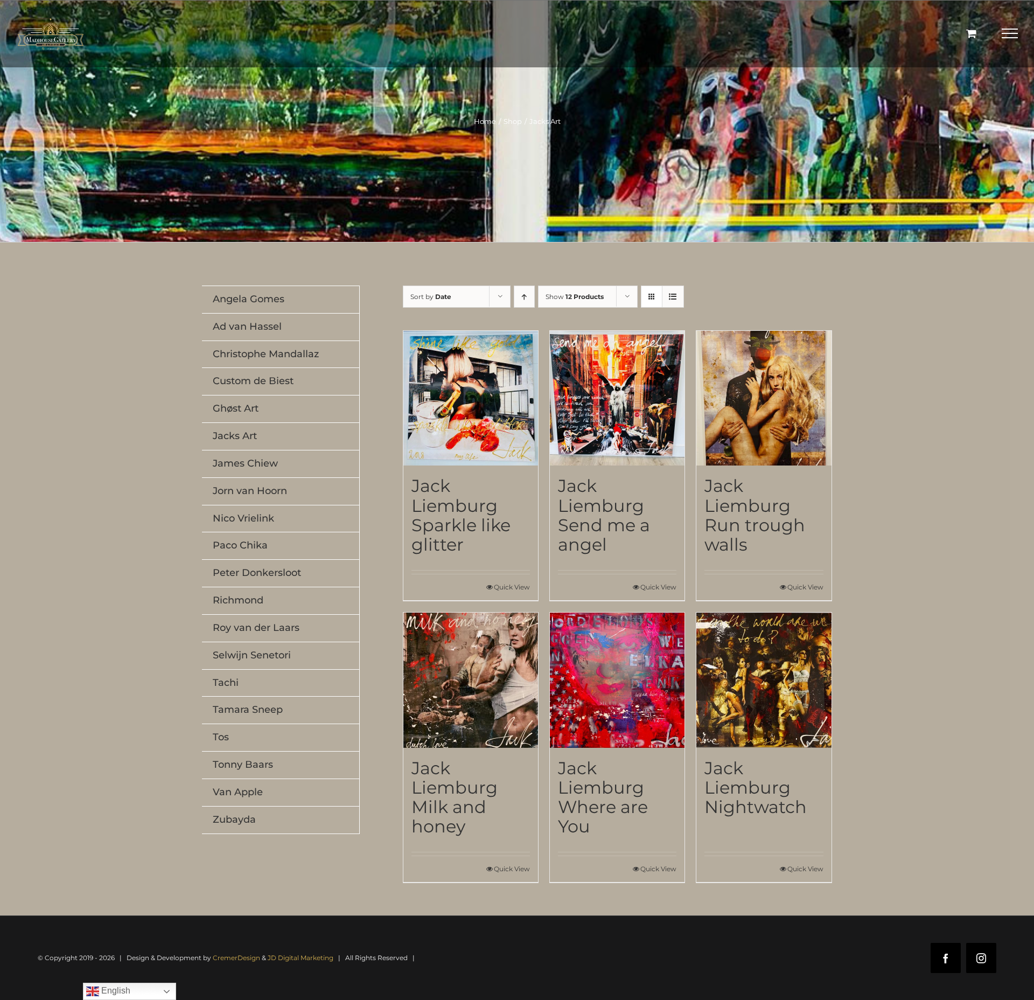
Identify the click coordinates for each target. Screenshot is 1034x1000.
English (114, 990)
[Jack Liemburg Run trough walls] (763, 398)
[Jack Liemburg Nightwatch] (763, 680)
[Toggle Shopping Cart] (971, 33)
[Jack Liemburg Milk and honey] (470, 680)
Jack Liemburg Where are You (603, 797)
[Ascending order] (524, 297)
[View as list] (672, 296)
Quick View (512, 587)
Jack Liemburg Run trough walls (754, 514)
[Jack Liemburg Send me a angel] (617, 398)
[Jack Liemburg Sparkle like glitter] (470, 398)
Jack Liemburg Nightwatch (755, 787)
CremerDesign (236, 958)
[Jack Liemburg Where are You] (617, 680)
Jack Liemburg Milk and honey (454, 797)
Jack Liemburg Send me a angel (604, 514)
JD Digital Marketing (300, 958)
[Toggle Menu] (1010, 33)
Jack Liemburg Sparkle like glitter (461, 514)
